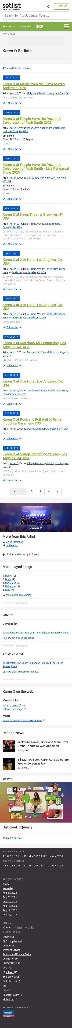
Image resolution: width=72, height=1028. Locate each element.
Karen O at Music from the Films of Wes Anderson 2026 (34, 86)
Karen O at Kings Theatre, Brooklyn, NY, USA (33, 216)
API (4, 985)
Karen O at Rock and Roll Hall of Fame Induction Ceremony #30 (32, 421)
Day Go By (10, 582)
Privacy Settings (11, 963)
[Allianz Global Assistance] (8, 1013)
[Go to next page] (57, 491)
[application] (36, 802)
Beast (8, 579)
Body (8, 575)
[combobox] (36, 15)
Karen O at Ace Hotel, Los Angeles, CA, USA (33, 262)
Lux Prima (30, 223)
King (7, 589)
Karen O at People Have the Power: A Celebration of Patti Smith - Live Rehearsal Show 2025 (36, 168)
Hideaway (10, 586)
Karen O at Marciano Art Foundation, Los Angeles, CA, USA (34, 345)
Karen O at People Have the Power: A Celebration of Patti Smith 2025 (32, 121)
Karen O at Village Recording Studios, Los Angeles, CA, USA (35, 456)
